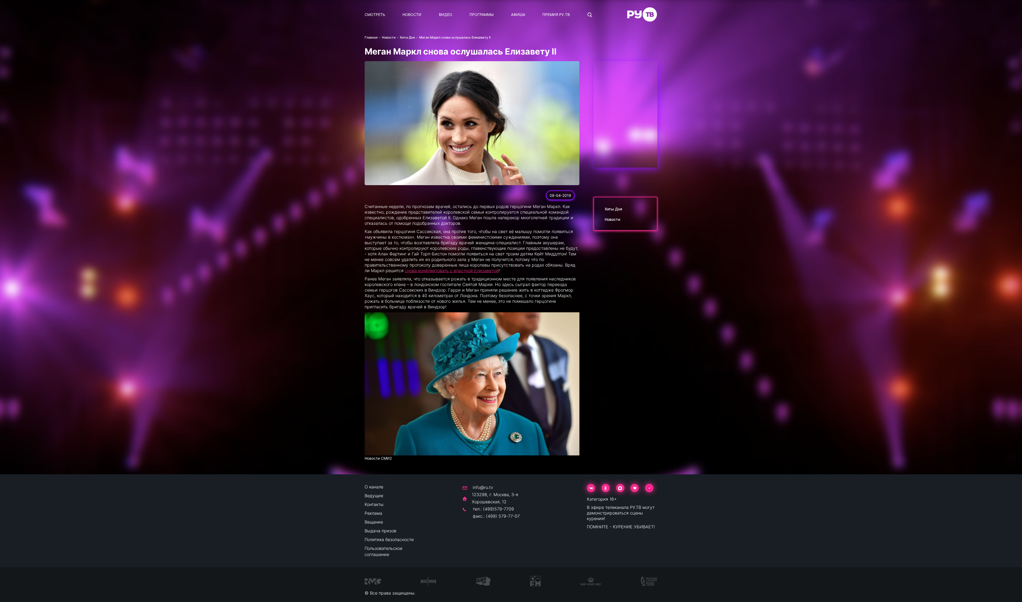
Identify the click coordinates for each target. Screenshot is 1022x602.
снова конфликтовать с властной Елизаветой (451, 270)
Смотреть (375, 14)
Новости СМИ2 (378, 458)
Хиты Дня (407, 37)
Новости (411, 14)
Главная (371, 37)
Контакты (374, 504)
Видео (445, 14)
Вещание (374, 522)
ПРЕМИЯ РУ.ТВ (556, 14)
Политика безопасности (389, 539)
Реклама (373, 513)
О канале (374, 486)
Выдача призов (380, 530)
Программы (481, 14)
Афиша (518, 14)
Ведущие (374, 495)
